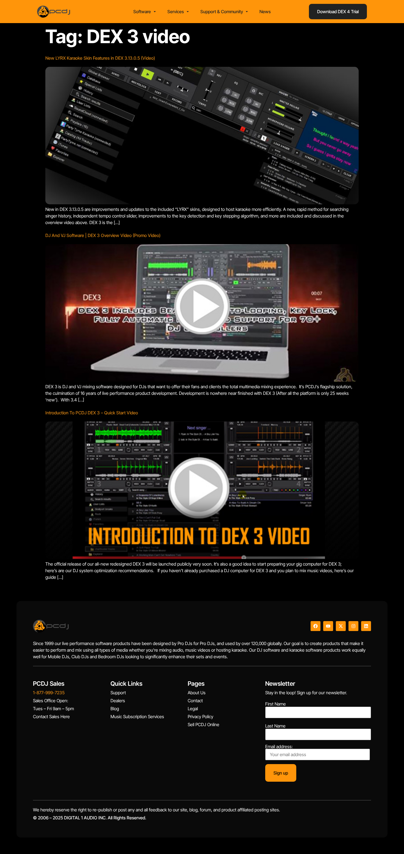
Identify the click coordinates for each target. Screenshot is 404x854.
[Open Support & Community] (246, 11)
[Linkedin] (366, 626)
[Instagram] (353, 626)
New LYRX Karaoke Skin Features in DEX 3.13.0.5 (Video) (100, 58)
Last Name (275, 726)
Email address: (279, 746)
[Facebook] (315, 626)
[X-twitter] (341, 626)
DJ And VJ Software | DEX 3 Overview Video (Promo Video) (103, 235)
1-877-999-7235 (49, 692)
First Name (275, 704)
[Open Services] (187, 11)
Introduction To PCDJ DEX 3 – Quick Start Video (91, 412)
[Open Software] (154, 11)
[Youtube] (328, 626)
